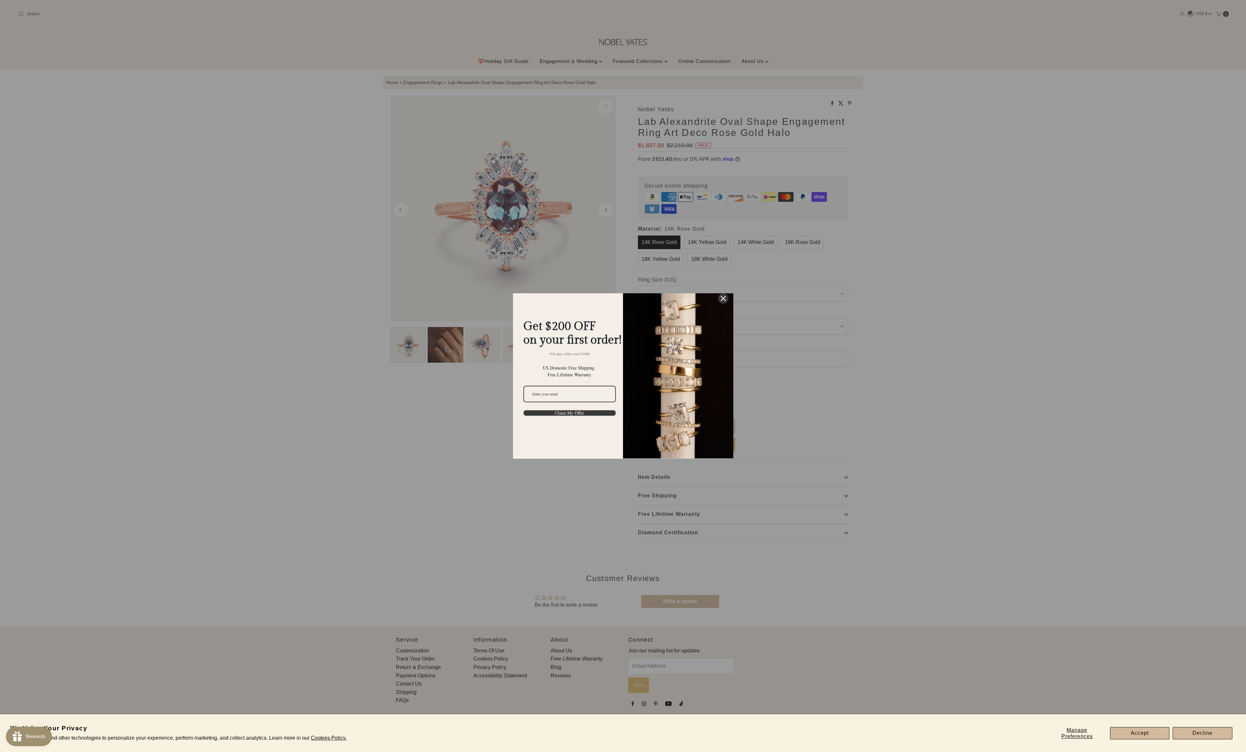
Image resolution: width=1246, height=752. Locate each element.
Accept (1140, 733)
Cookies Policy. (329, 738)
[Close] (723, 298)
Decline (1202, 733)
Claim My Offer (569, 413)
